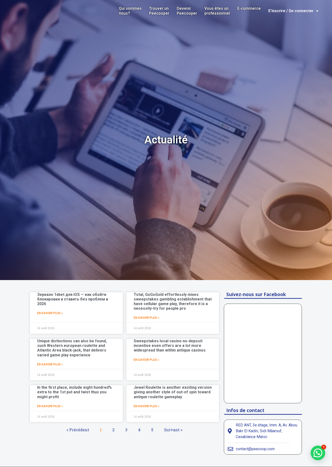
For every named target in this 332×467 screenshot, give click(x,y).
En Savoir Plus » (50, 313)
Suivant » (173, 429)
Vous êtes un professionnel (217, 11)
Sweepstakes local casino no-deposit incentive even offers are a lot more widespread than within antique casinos (170, 345)
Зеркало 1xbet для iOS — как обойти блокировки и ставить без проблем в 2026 (72, 299)
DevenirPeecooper (187, 11)
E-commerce (249, 8)
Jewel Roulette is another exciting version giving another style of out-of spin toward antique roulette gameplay (173, 392)
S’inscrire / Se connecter (291, 11)
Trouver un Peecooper (159, 11)
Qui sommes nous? (130, 11)
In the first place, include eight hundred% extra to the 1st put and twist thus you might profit (74, 392)
